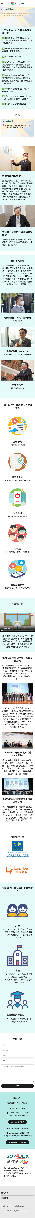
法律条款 (4, 1198)
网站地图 (4, 1193)
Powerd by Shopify (23, 1211)
